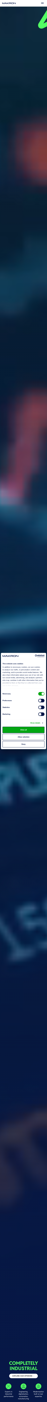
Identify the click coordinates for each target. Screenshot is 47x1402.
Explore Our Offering (22, 1376)
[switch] (41, 700)
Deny (23, 744)
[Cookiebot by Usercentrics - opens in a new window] (34, 656)
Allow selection (23, 737)
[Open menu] (42, 3)
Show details (35, 723)
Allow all (23, 730)
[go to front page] (9, 3)
